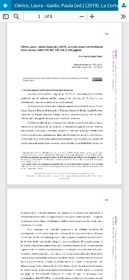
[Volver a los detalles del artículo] (5, 5)
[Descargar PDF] (123, 5)
